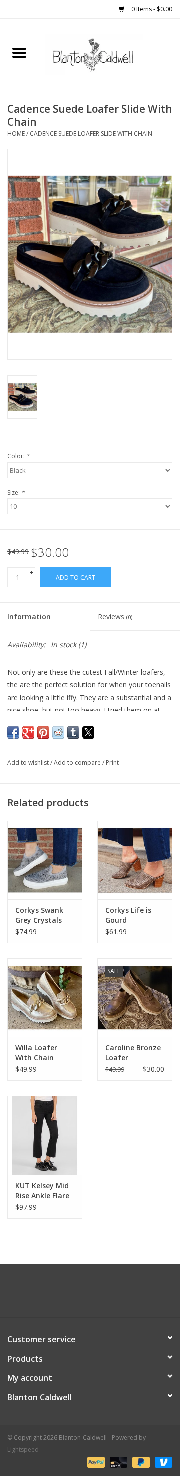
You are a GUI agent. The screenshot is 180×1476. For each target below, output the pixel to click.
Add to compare (78, 762)
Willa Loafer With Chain (37, 1052)
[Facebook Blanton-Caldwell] (81, 1294)
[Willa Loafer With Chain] (45, 997)
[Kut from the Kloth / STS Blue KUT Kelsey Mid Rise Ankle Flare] (45, 1135)
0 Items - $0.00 (151, 9)
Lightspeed (23, 1449)
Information (29, 616)
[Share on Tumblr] (74, 732)
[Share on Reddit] (58, 732)
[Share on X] (88, 732)
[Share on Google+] (28, 732)
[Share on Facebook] (14, 732)
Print (112, 762)
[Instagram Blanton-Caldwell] (99, 1294)
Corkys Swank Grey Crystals (40, 915)
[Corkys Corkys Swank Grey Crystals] (45, 860)
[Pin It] (44, 732)
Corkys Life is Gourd (129, 915)
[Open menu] (19, 52)
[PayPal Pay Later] (140, 1462)
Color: (19, 456)
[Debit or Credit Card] (117, 1462)
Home (16, 133)
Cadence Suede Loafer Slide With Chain (91, 133)
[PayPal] (95, 1462)
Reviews (115, 616)
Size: (16, 492)
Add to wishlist (29, 762)
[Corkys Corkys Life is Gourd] (135, 860)
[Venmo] (162, 1462)
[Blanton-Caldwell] (110, 53)
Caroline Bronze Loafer (133, 1052)
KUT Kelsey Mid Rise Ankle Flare (43, 1190)
